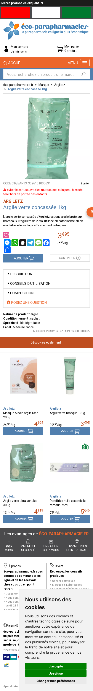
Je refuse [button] (56, 673)
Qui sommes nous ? (18, 593)
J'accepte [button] (56, 666)
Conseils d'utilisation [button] (30, 284)
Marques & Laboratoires (67, 584)
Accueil (15, 63)
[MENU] (85, 62)
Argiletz (59, 84)
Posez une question (28, 303)
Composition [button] (22, 293)
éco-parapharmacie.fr (18, 84)
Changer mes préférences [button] (56, 681)
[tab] (46, 274)
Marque (43, 84)
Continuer (67, 258)
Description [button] (21, 274)
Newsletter (12, 609)
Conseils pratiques (63, 580)
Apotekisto (10, 686)
